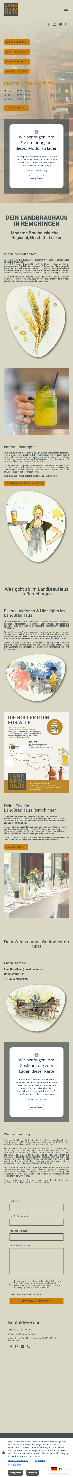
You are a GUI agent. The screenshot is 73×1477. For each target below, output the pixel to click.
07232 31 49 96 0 (24, 1330)
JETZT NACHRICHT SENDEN (36, 1301)
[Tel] (66, 24)
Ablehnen (32, 1472)
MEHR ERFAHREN (15, 108)
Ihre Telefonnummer (19, 1216)
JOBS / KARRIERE (17, 61)
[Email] (60, 24)
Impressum (40, 1460)
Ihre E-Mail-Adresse (19, 1231)
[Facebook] (48, 24)
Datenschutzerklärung (36, 170)
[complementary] (59, 1469)
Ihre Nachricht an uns (20, 1246)
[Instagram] (54, 24)
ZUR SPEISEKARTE (17, 42)
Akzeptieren (36, 178)
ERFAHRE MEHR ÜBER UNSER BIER (24, 483)
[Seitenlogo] (11, 9)
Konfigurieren (14, 1464)
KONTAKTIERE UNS (17, 71)
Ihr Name (14, 1201)
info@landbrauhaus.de (25, 1334)
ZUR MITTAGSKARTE (17, 52)
